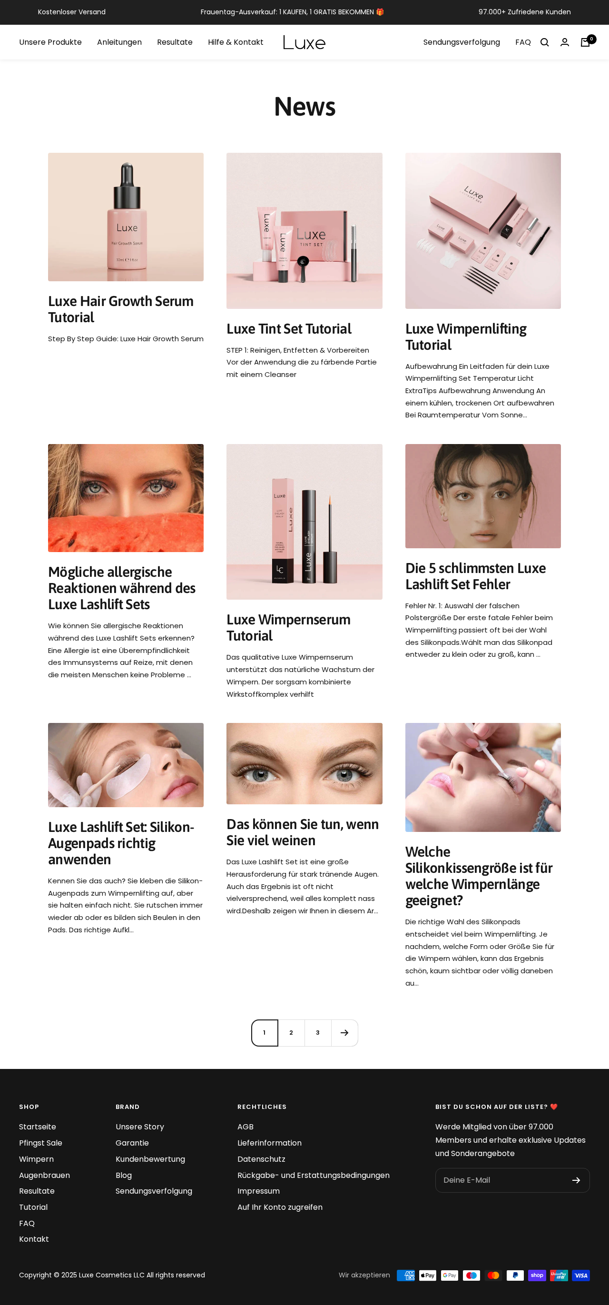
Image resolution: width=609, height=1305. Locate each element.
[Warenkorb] (585, 42)
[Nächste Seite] (344, 1032)
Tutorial (33, 1207)
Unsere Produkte (50, 42)
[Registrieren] (576, 1180)
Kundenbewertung (150, 1159)
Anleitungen (119, 42)
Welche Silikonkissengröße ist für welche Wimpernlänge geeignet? (479, 875)
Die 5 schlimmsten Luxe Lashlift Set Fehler (475, 576)
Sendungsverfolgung (461, 42)
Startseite (37, 1126)
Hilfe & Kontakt (236, 42)
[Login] (564, 42)
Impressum (258, 1191)
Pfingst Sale (40, 1142)
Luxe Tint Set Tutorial (288, 328)
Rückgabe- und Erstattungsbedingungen (313, 1175)
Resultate (175, 42)
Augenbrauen (44, 1175)
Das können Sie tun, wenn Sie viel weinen (302, 832)
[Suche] (544, 42)
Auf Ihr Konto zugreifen (280, 1207)
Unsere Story (140, 1126)
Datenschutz (261, 1159)
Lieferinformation (269, 1142)
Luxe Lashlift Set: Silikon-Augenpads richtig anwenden (121, 843)
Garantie (132, 1142)
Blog (124, 1175)
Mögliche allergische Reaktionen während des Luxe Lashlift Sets (122, 588)
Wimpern (36, 1159)
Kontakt (34, 1239)
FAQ (523, 42)
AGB (245, 1126)
